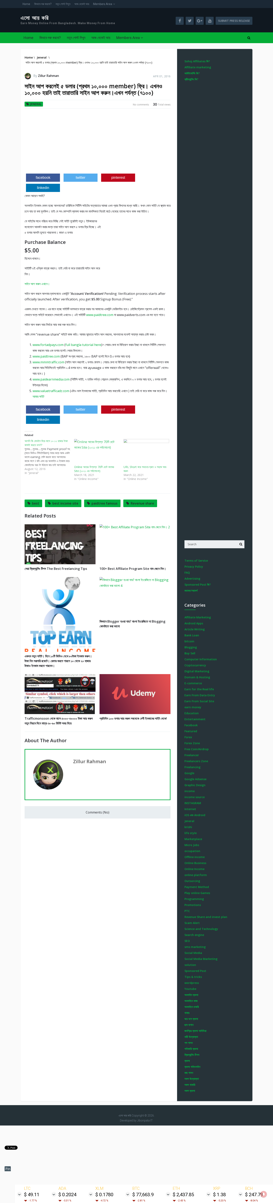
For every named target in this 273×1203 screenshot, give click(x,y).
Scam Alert (192, 923)
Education (191, 713)
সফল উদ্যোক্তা (191, 1079)
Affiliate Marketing (197, 617)
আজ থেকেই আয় (81, 4)
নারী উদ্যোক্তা (191, 1037)
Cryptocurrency (195, 665)
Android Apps (193, 623)
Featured (190, 731)
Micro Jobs (191, 845)
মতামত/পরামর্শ (190, 590)
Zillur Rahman (48, 76)
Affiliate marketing (197, 67)
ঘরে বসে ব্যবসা (191, 1019)
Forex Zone (192, 743)
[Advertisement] (97, 143)
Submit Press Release (234, 21)
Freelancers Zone (196, 761)
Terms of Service (196, 560)
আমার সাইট (39, 396)
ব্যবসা (187, 1061)
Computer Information (200, 659)
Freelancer (191, 755)
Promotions (192, 905)
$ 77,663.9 (143, 1194)
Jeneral (35, 104)
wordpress (191, 983)
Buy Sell (189, 653)
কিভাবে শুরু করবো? (43, 4)
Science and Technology (201, 929)
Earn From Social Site (199, 701)
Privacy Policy (193, 566)
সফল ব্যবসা (189, 1091)
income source (194, 797)
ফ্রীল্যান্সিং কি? (191, 79)
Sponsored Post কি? (197, 584)
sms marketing (195, 947)
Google (189, 773)
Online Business (195, 863)
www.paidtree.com (99, 315)
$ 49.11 (31, 1194)
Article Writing (194, 629)
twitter (80, 178)
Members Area (102, 4)
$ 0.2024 (67, 1194)
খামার (186, 1013)
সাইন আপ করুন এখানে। (37, 284)
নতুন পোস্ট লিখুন (63, 4)
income (189, 791)
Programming (194, 899)
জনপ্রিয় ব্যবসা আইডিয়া (195, 1031)
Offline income (194, 857)
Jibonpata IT (145, 1120)
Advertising (192, 578)
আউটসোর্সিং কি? (192, 73)
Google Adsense (195, 779)
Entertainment (194, 719)
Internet (190, 809)
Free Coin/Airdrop (196, 749)
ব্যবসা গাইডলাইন (192, 1067)
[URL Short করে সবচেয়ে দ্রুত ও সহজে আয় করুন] (146, 452)
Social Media (193, 953)
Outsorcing (192, 881)
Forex (188, 737)
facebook (43, 178)
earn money (192, 707)
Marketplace (193, 839)
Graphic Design (194, 785)
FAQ (187, 572)
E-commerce (193, 683)
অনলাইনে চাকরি (191, 1007)
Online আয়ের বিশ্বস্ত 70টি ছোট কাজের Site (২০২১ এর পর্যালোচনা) (94, 469)
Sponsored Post (195, 971)
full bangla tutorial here (83, 345)
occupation (192, 851)
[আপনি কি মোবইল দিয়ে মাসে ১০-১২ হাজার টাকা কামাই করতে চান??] (49, 457)
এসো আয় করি (35, 18)
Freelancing (192, 767)
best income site (65, 503)
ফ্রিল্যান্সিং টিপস (191, 1055)
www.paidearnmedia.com (51, 379)
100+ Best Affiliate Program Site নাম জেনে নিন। (133, 568)
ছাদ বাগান (188, 1025)
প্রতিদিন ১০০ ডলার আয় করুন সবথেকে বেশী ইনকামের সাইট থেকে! (133, 718)
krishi (188, 827)
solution (190, 965)
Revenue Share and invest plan (205, 917)
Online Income (194, 869)
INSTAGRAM (192, 803)
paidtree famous (105, 503)
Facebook (191, 725)
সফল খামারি (189, 1085)
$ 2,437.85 (183, 1194)
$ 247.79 (254, 1194)
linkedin (43, 188)
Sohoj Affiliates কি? (197, 61)
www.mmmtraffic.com (48, 362)
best (35, 503)
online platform (195, 875)
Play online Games (197, 893)
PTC (187, 911)
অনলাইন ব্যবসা (191, 995)
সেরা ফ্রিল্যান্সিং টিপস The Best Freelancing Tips (56, 568)
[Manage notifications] (263, 1194)
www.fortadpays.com (48, 345)
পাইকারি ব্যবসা (191, 1049)
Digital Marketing (196, 671)
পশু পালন (188, 1043)
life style (190, 833)
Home (26, 4)
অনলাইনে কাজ (190, 1001)
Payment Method (196, 887)
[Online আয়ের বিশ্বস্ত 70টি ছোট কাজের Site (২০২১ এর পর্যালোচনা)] (97, 452)
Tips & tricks (193, 977)
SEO (187, 941)
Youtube (190, 989)
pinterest (118, 178)
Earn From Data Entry (199, 695)
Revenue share (142, 503)
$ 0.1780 (104, 1194)
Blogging (190, 647)
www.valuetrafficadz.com (51, 391)
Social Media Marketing (200, 959)
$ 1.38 (219, 1194)
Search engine (194, 935)
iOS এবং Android (194, 815)
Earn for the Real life (199, 689)
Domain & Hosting (197, 677)
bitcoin (189, 641)
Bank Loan (191, 635)
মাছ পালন (188, 1073)
